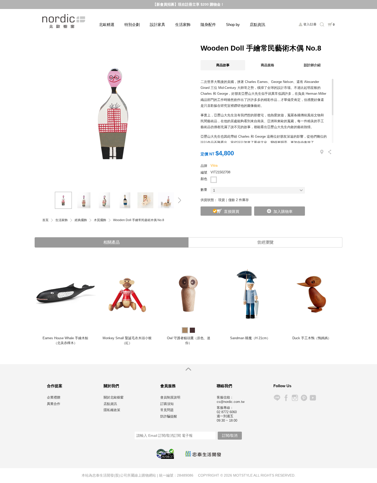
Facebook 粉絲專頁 (285, 398)
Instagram (294, 398)
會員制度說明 (170, 397)
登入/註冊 (309, 24)
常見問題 (167, 410)
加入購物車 (283, 211)
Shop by (233, 24)
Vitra (214, 165)
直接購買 (231, 211)
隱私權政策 (112, 410)
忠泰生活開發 (203, 454)
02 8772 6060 (227, 412)
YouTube (312, 398)
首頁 (45, 220)
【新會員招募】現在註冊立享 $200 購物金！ (188, 4)
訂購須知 (167, 404)
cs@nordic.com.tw (230, 402)
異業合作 (53, 404)
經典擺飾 (81, 220)
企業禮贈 (53, 397)
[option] (114, 113)
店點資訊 (257, 24)
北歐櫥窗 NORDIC (64, 21)
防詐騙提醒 (168, 416)
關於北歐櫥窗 (114, 397)
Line (276, 398)
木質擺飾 (100, 220)
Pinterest (303, 398)
